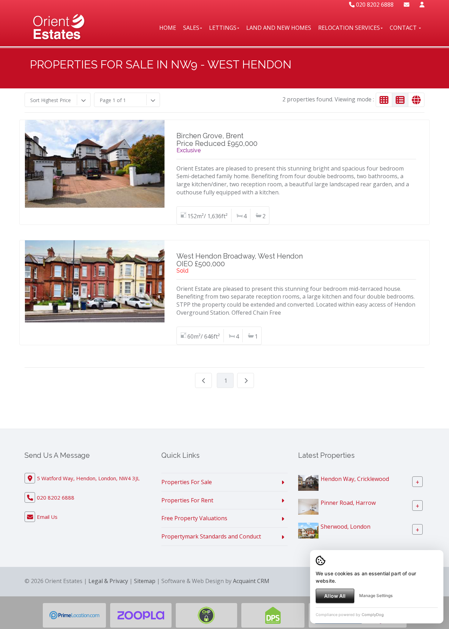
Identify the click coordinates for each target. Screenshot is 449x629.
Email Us (47, 516)
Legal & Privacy (108, 581)
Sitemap (144, 581)
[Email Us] (406, 4)
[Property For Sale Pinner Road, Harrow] (308, 506)
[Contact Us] (422, 4)
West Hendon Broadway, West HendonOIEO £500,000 (239, 260)
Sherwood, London (345, 526)
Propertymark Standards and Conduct (211, 536)
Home (167, 28)
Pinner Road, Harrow (348, 503)
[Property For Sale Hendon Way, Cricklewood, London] (308, 482)
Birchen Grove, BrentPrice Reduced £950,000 (216, 140)
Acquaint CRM (251, 581)
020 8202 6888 (374, 4)
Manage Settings (376, 595)
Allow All (335, 596)
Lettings (222, 28)
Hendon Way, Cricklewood (355, 479)
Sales (191, 28)
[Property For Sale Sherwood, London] (308, 530)
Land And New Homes (278, 28)
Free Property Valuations (194, 518)
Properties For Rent (187, 500)
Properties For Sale (186, 482)
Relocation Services (349, 28)
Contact (404, 28)
